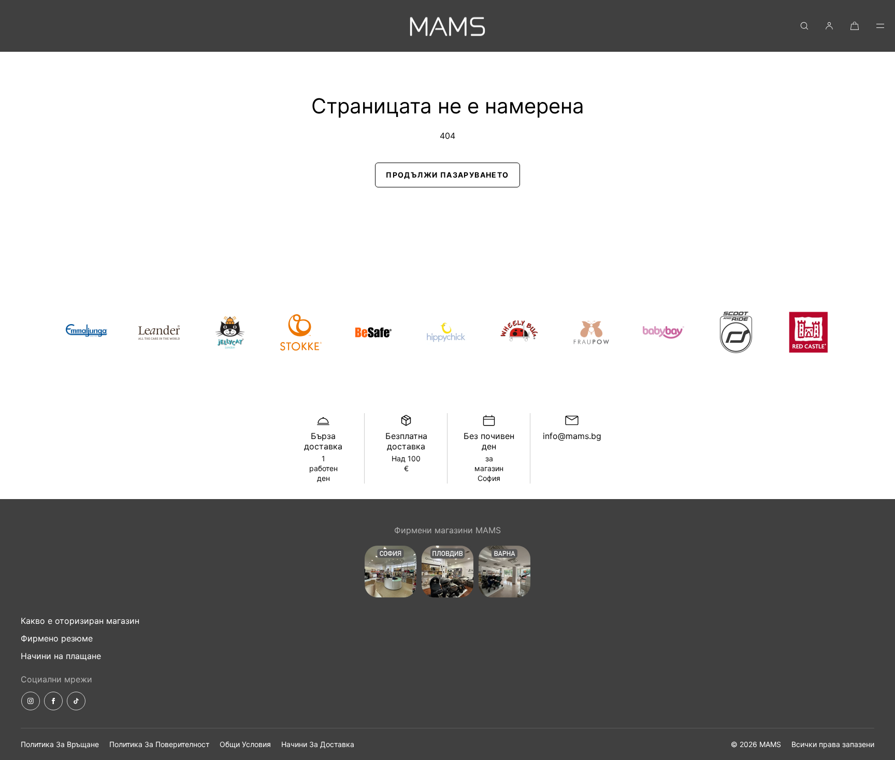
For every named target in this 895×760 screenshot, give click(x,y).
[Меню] (873, 25)
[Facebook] (53, 701)
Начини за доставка (317, 744)
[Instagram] (30, 701)
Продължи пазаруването (447, 174)
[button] (804, 25)
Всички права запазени (832, 744)
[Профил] (829, 25)
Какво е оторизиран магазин (80, 621)
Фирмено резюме (57, 638)
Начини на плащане (61, 656)
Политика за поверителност (159, 744)
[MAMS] (447, 26)
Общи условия (245, 744)
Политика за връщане (60, 744)
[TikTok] (76, 701)
